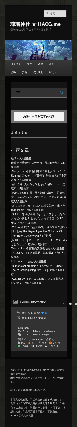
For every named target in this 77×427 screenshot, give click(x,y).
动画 (40, 63)
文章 (29, 63)
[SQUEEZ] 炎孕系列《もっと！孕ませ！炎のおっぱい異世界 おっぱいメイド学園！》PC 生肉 (38, 218)
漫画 (51, 63)
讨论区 (52, 72)
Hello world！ (19, 261)
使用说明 (38, 72)
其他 (24, 72)
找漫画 (42, 318)
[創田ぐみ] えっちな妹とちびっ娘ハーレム (36, 184)
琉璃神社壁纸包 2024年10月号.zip (31, 163)
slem (44, 313)
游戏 (13, 72)
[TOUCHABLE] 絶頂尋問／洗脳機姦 (32, 253)
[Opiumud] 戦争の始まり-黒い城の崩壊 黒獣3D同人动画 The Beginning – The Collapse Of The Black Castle (39, 231)
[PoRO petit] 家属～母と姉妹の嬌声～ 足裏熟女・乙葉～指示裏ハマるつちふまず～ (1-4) (38, 195)
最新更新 (16, 63)
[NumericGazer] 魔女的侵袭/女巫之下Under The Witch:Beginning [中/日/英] (36, 268)
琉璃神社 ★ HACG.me (35, 23)
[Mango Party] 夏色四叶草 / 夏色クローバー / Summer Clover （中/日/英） (38, 173)
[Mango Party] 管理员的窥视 (28, 248)
